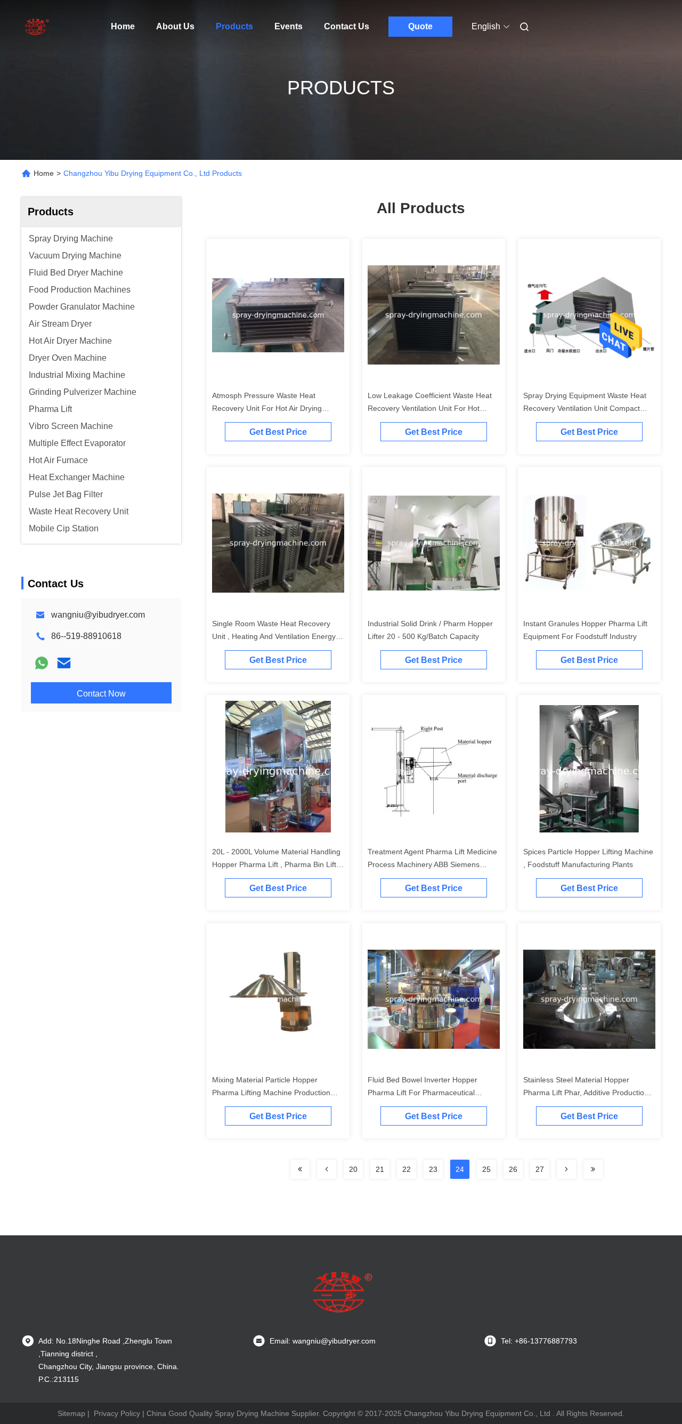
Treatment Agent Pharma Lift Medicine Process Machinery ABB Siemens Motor (432, 864)
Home (123, 26)
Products (234, 26)
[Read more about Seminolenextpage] (300, 1169)
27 (539, 1169)
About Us (175, 26)
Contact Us (346, 26)
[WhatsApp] (41, 662)
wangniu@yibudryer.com (98, 614)
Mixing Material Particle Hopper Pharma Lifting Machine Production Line (271, 1092)
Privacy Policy (117, 1413)
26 (513, 1169)
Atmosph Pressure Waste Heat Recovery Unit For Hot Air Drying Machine (267, 408)
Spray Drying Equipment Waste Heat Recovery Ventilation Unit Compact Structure (584, 408)
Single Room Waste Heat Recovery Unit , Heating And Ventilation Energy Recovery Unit (274, 636)
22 (406, 1169)
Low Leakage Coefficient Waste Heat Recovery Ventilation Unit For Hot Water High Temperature (430, 408)
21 (380, 1169)
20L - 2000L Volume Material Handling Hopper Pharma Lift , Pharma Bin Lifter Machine (277, 864)
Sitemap (71, 1413)
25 (486, 1169)
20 (353, 1169)
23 (433, 1169)
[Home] (36, 27)
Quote (420, 26)
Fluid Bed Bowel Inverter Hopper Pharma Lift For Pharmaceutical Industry (422, 1092)
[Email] (63, 662)
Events (288, 26)
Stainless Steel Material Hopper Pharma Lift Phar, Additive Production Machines (585, 1092)
